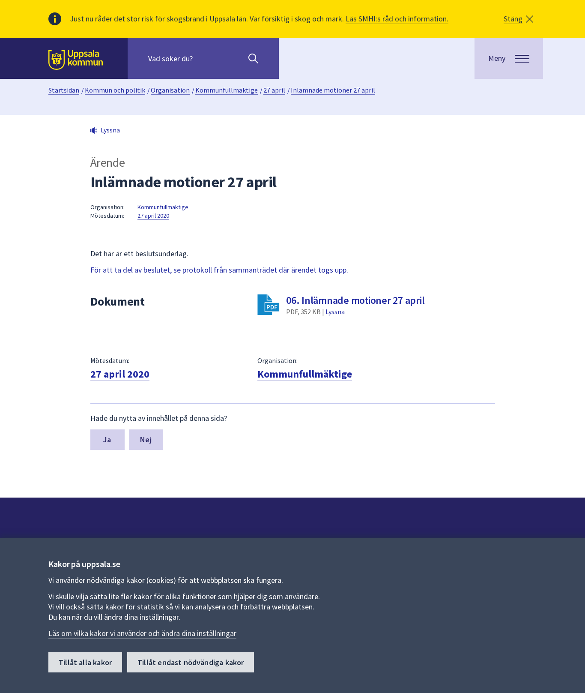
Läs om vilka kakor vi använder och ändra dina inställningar (142, 633)
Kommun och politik (115, 90)
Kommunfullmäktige (226, 90)
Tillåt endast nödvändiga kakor (190, 662)
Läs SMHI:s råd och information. (397, 19)
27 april (274, 90)
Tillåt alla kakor (85, 662)
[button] (518, 19)
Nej (146, 439)
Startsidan (63, 90)
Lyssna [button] (110, 130)
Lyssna (335, 311)
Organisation (170, 90)
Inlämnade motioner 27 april (333, 90)
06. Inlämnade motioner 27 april (355, 300)
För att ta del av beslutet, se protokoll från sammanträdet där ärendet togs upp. (219, 270)
